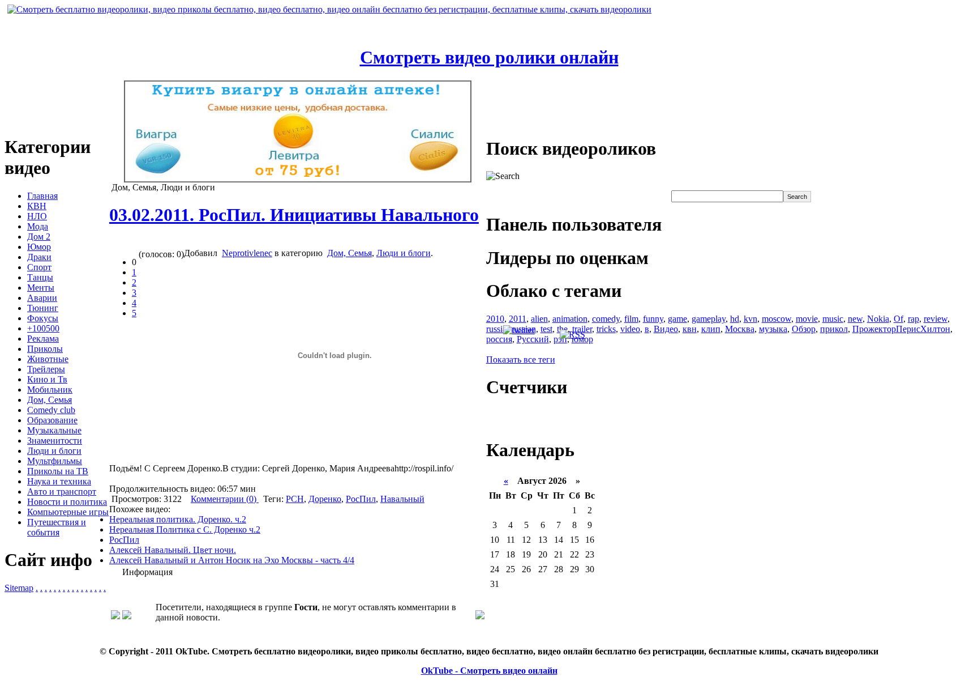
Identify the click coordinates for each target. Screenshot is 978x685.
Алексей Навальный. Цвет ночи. (172, 550)
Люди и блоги (54, 451)
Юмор (39, 247)
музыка (773, 329)
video (630, 329)
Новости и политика (67, 502)
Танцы (40, 277)
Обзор (804, 329)
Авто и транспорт (61, 491)
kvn (750, 319)
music (832, 319)
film (631, 319)
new (855, 319)
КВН (36, 206)
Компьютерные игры (68, 512)
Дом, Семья (49, 400)
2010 (495, 319)
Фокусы (42, 318)
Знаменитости (54, 440)
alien (539, 319)
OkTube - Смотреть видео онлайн (489, 670)
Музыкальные (54, 430)
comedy (606, 319)
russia (496, 329)
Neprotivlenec (247, 253)
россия (499, 339)
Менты (40, 287)
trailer (582, 329)
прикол (834, 329)
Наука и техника (59, 481)
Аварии (42, 298)
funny (653, 319)
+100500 (43, 328)
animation (569, 319)
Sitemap (19, 588)
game (677, 319)
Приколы (45, 349)
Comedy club (51, 410)
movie (807, 319)
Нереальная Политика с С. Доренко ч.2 (184, 529)
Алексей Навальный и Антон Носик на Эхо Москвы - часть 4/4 (231, 560)
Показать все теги (520, 359)
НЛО (37, 216)
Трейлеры (46, 369)
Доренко (324, 499)
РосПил (361, 499)
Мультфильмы (54, 461)
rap (913, 319)
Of (898, 319)
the (562, 329)
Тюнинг (42, 308)
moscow (776, 319)
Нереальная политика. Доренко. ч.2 (177, 519)
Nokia (878, 319)
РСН (295, 499)
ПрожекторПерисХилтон (901, 329)
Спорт (39, 267)
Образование (52, 420)
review (935, 319)
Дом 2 (38, 236)
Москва (739, 329)
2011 (517, 319)
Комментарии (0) (225, 499)
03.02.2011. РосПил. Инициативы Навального (294, 215)
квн (690, 329)
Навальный (402, 499)
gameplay (709, 319)
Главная (42, 196)
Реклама (43, 338)
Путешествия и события (56, 527)
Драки (39, 257)
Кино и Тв (47, 379)
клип (710, 329)
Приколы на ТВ (57, 471)
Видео (666, 329)
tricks (606, 329)
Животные (47, 359)
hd (734, 319)
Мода (37, 226)
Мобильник (49, 389)
